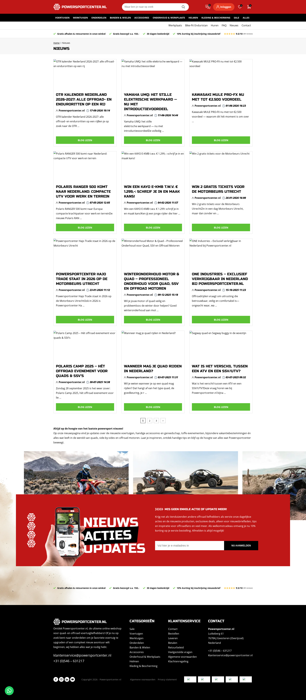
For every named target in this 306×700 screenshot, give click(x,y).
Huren (215, 25)
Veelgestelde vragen (180, 652)
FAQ (224, 25)
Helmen (193, 17)
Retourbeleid (176, 647)
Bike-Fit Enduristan (196, 25)
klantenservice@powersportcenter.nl (82, 655)
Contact (246, 25)
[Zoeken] (183, 7)
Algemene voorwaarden (182, 656)
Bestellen (173, 633)
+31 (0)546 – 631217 (68, 661)
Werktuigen (80, 17)
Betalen (172, 643)
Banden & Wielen (120, 17)
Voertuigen (62, 17)
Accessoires (141, 17)
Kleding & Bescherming (215, 17)
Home (56, 42)
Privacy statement (167, 679)
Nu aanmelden (241, 545)
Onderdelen (98, 17)
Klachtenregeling (178, 661)
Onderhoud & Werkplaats (169, 17)
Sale (236, 17)
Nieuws (234, 25)
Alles (246, 17)
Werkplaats (175, 25)
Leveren (173, 638)
